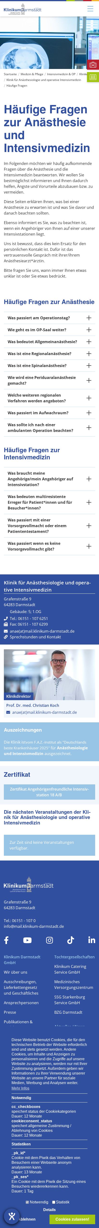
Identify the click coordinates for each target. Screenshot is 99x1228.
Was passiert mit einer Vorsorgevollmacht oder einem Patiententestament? (37, 525)
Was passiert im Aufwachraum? (38, 412)
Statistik (62, 1202)
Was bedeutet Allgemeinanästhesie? (42, 341)
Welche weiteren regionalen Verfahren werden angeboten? (37, 398)
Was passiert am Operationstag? (39, 317)
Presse (10, 1012)
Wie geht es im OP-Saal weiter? (37, 329)
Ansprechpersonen (21, 1002)
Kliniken (84, 74)
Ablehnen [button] (27, 1219)
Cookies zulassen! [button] (72, 1219)
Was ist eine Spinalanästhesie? (37, 365)
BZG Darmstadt (68, 1012)
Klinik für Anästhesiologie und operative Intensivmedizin (43, 80)
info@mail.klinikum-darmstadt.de (34, 926)
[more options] (89, 318)
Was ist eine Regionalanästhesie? (39, 353)
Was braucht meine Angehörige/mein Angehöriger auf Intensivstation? (40, 479)
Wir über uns (15, 972)
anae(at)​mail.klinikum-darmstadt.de (42, 631)
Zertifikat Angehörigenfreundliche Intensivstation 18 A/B (49, 792)
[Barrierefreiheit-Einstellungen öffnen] (12, 1216)
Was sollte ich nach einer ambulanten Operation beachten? (40, 427)
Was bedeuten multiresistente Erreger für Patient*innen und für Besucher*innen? (40, 502)
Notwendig (39, 1202)
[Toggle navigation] (90, 9)
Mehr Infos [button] (20, 1088)
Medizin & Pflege (32, 74)
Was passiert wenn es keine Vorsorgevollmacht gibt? (34, 546)
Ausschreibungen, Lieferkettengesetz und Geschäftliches (21, 987)
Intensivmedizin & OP (61, 74)
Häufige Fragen (16, 86)
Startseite (10, 74)
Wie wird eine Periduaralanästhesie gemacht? (42, 380)
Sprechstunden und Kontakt (35, 637)
